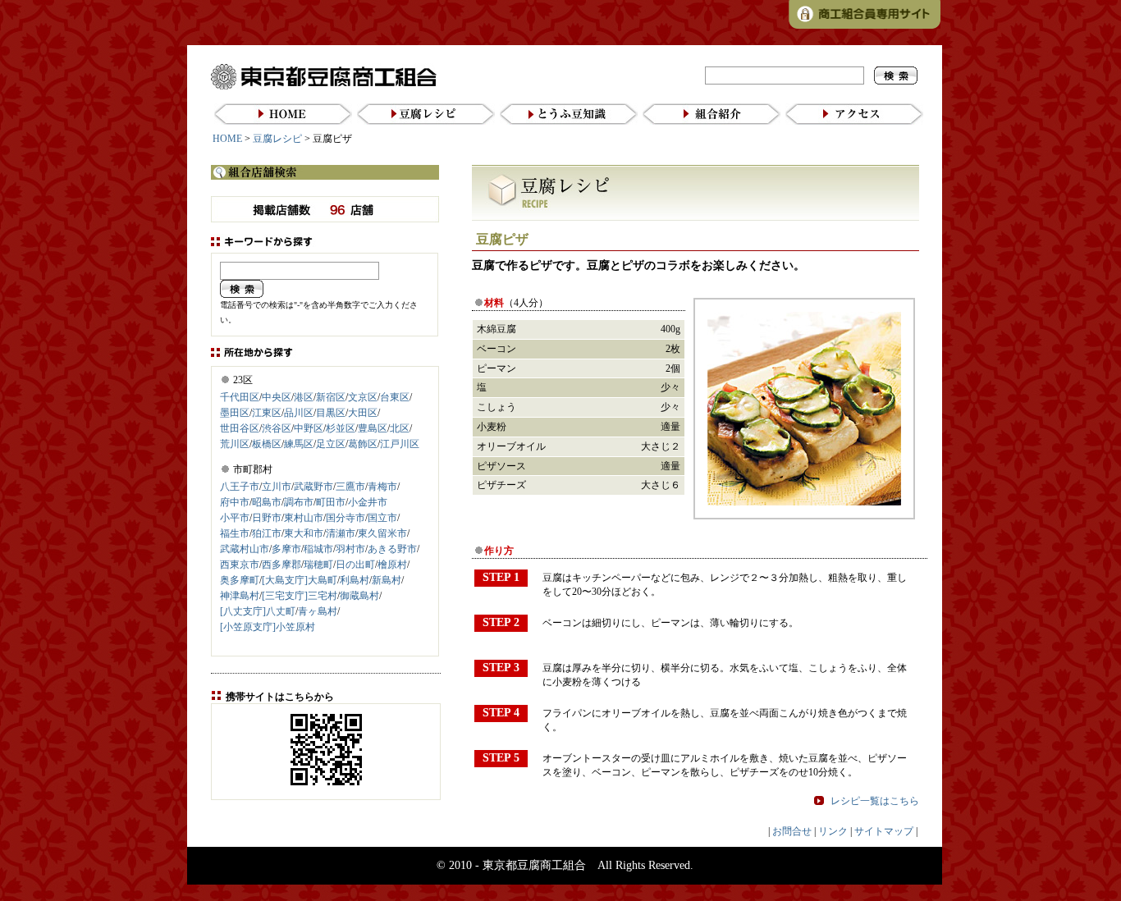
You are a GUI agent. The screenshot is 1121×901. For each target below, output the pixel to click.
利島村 (354, 580)
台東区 (395, 397)
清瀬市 (340, 533)
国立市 (382, 518)
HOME (227, 138)
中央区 (276, 397)
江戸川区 (399, 444)
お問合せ (792, 831)
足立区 (330, 444)
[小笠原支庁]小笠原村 (267, 627)
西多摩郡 (281, 564)
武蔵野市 (313, 486)
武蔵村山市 (244, 549)
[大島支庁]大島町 (299, 580)
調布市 (298, 502)
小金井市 (367, 502)
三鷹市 (350, 486)
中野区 (308, 428)
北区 (400, 428)
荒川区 (234, 444)
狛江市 (266, 533)
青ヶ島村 (317, 611)
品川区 (298, 412)
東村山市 (303, 518)
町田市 (330, 502)
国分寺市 (345, 518)
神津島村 (239, 595)
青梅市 (382, 486)
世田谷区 (239, 428)
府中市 (234, 502)
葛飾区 (362, 444)
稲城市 (318, 549)
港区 (303, 397)
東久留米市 (382, 533)
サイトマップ (883, 831)
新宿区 (330, 397)
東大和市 (303, 533)
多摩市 (286, 549)
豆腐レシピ (277, 138)
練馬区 (298, 444)
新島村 (386, 580)
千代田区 (239, 397)
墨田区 (234, 412)
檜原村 (392, 564)
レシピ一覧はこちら (874, 801)
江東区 (266, 412)
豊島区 (372, 428)
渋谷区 (276, 428)
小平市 (234, 518)
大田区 (362, 412)
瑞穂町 (318, 564)
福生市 (234, 533)
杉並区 (340, 428)
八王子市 (239, 486)
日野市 (266, 518)
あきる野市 (392, 549)
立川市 (276, 486)
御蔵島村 (359, 595)
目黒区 (330, 412)
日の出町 (355, 564)
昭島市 (266, 502)
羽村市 (350, 549)
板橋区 (266, 444)
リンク (833, 831)
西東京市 (239, 564)
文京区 (362, 397)
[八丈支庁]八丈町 (257, 611)
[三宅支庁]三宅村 (299, 595)
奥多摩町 (239, 580)
